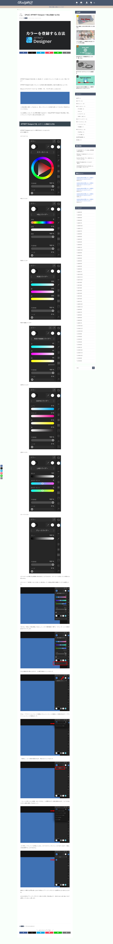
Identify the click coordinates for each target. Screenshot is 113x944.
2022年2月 (79, 269)
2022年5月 (79, 260)
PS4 (80, 111)
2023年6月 (79, 233)
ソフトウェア (81, 124)
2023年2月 (79, 244)
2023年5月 (79, 236)
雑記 (80, 139)
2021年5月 (79, 290)
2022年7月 (79, 255)
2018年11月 (79, 352)
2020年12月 (79, 304)
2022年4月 (79, 263)
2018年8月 (79, 360)
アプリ (26, 18)
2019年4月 (79, 339)
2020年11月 (79, 306)
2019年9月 (79, 333)
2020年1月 (79, 323)
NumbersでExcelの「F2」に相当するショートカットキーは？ (85, 158)
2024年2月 (79, 220)
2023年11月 (79, 228)
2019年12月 (79, 325)
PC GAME (81, 108)
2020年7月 (79, 312)
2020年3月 (79, 320)
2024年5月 (79, 217)
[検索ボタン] (94, 3)
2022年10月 (79, 250)
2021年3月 (79, 296)
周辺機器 (81, 126)
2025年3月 (79, 212)
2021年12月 (79, 274)
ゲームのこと (81, 106)
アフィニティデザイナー (30, 926)
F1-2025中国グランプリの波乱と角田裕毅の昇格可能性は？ (85, 150)
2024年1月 (79, 223)
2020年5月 (79, 317)
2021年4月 (79, 293)
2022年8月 (79, 252)
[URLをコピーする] (67, 53)
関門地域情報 (81, 137)
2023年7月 (79, 231)
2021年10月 (79, 279)
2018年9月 (79, 358)
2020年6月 (79, 315)
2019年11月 (79, 328)
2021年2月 (79, 298)
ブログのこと (81, 129)
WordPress (81, 132)
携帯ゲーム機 (81, 116)
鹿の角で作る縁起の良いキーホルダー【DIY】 (84, 162)
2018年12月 (79, 350)
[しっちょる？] (25, 3)
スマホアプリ (81, 113)
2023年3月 (79, 242)
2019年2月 (79, 344)
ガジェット (81, 103)
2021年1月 (79, 301)
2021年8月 (79, 285)
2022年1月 (79, 271)
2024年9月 (79, 215)
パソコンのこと (82, 121)
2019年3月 (79, 342)
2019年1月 (79, 347)
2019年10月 (79, 331)
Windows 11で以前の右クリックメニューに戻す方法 (85, 154)
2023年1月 (79, 247)
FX (79, 98)
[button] (23, 53)
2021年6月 (79, 288)
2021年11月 (79, 277)
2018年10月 (79, 355)
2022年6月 (79, 258)
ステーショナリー (82, 119)
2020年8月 (79, 309)
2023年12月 (79, 225)
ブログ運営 (81, 134)
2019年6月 (79, 336)
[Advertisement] (45, 65)
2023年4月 (79, 239)
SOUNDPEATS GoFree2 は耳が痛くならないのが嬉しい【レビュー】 (85, 166)
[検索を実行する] (93, 368)
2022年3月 (79, 266)
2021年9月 (79, 282)
